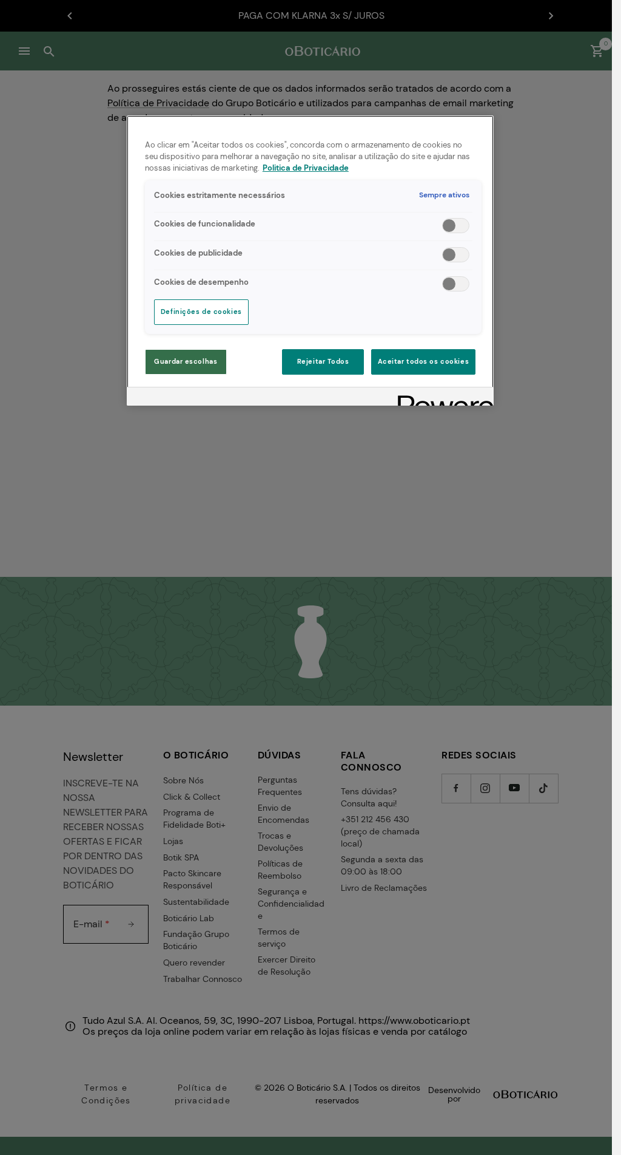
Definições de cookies (201, 311)
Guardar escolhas (185, 361)
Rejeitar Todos (323, 361)
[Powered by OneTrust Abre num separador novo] (441, 398)
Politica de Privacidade (306, 168)
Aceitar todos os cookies (423, 361)
